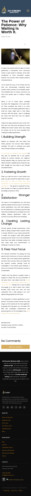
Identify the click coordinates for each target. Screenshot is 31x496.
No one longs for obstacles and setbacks (14, 153)
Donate (4, 456)
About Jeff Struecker (7, 417)
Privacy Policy (6, 490)
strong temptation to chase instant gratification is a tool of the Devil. (15, 282)
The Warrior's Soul (7, 426)
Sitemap (20, 490)
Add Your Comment (15, 347)
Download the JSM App (8, 453)
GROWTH (14, 325)
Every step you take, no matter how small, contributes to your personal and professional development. (15, 183)
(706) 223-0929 (6, 473)
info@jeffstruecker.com (8, 475)
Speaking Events (6, 428)
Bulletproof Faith (6, 420)
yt (11, 407)
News (3, 431)
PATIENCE (13, 327)
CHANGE (20, 325)
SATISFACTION (5, 327)
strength (9, 325)
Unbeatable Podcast (7, 447)
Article (8, 322)
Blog (3, 442)
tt (24, 407)
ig (7, 407)
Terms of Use (14, 490)
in (20, 407)
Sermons (4, 444)
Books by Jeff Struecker (8, 450)
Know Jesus (5, 423)
